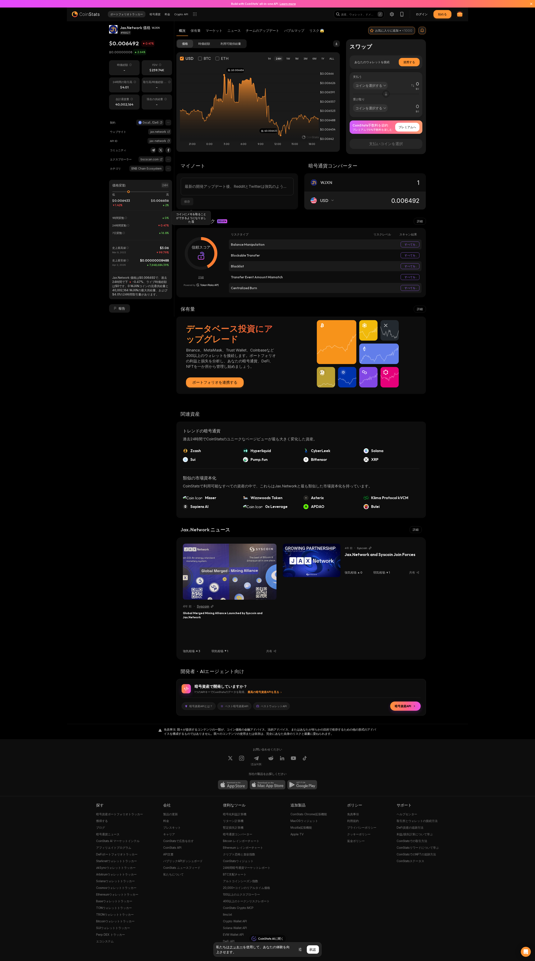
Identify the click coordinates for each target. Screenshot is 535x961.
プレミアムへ (407, 127)
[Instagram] (241, 761)
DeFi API (228, 941)
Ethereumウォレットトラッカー (117, 894)
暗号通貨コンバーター (237, 834)
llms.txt (227, 914)
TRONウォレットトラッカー (115, 914)
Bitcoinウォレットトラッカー (115, 921)
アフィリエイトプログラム (113, 847)
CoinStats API (172, 847)
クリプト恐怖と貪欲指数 (239, 854)
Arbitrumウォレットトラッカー (116, 874)
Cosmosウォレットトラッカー (116, 887)
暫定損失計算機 (233, 827)
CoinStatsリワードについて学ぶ (418, 847)
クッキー (236, 947)
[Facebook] (168, 150)
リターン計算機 (233, 821)
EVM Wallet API (233, 934)
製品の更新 (170, 814)
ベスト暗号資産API (236, 706)
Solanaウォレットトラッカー (115, 881)
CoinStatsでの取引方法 (412, 841)
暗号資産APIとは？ (201, 706)
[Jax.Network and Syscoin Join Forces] (311, 560)
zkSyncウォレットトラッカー (116, 867)
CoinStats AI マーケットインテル (118, 841)
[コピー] (161, 122)
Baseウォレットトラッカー (114, 901)
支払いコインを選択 (386, 144)
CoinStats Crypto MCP (238, 908)
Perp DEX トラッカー (110, 934)
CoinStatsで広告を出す (178, 841)
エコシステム (105, 941)
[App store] (233, 784)
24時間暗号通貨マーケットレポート (246, 867)
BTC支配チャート (234, 874)
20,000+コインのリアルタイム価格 (246, 887)
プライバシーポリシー (361, 827)
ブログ (100, 827)
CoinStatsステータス (410, 861)
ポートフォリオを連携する (214, 382)
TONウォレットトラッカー (114, 908)
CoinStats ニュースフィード (181, 867)
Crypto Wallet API (235, 921)
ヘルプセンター (407, 814)
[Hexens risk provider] (201, 285)
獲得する (102, 821)
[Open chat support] (526, 952)
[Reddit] (270, 761)
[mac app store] (267, 784)
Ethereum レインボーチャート (243, 847)
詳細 (420, 221)
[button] (161, 122)
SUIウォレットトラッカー (113, 928)
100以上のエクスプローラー (241, 894)
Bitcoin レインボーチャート (241, 841)
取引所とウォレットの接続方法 (417, 821)
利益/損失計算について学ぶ (415, 834)
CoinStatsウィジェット (238, 861)
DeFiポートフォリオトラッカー (117, 854)
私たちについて (173, 874)
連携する (409, 62)
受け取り (359, 99)
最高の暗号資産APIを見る (263, 692)
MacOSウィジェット (304, 821)
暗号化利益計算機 (234, 814)
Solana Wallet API (235, 928)
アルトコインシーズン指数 (240, 881)
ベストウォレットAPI (274, 706)
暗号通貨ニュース (108, 834)
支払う (357, 76)
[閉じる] (529, 3)
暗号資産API (403, 706)
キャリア (169, 834)
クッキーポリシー (359, 834)
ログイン (422, 14)
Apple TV (297, 834)
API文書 (168, 854)
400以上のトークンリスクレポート (246, 901)
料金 (166, 821)
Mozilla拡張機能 (301, 827)
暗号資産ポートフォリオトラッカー (119, 814)
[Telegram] (153, 150)
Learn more (288, 4)
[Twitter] (161, 150)
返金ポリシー (356, 841)
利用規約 (353, 821)
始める (442, 14)
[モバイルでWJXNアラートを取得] (422, 30)
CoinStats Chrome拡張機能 (308, 814)
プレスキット (172, 827)
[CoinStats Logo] (85, 14)
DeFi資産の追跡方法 (410, 827)
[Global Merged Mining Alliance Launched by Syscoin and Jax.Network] (229, 572)
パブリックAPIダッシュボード (183, 861)
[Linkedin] (282, 761)
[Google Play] (302, 784)
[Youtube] (293, 761)
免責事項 (353, 814)
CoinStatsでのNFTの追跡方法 (416, 854)
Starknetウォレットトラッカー (116, 861)
